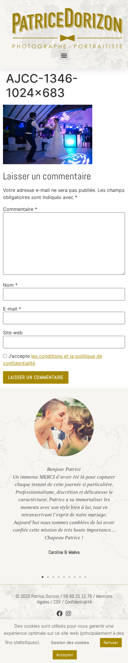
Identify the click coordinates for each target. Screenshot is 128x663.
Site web (13, 332)
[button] (64, 55)
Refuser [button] (111, 642)
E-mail (12, 308)
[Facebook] (60, 614)
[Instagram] (68, 614)
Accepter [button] (64, 654)
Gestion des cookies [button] (70, 642)
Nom (10, 285)
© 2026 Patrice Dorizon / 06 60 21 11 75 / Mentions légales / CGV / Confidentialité (64, 599)
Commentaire (20, 209)
